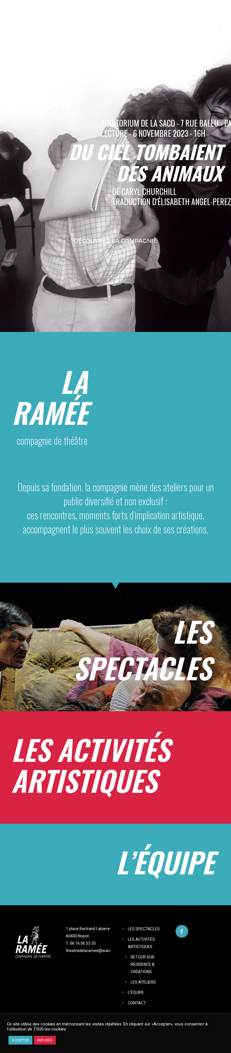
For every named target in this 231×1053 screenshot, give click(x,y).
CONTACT (137, 1003)
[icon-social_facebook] (182, 931)
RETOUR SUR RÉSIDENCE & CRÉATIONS (142, 964)
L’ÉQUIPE (136, 992)
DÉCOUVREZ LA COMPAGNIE (115, 240)
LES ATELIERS (143, 982)
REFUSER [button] (44, 1040)
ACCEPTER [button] (20, 1040)
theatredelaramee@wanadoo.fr (94, 950)
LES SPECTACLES (144, 929)
